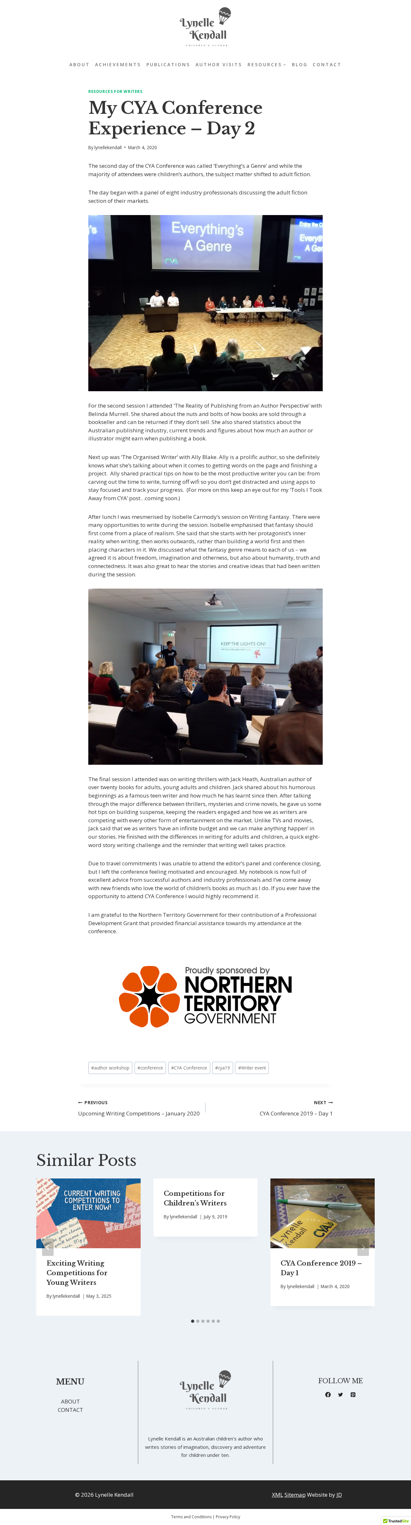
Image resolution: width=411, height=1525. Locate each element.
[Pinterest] (353, 1394)
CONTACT (70, 1409)
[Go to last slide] (48, 1247)
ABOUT (70, 1401)
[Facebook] (328, 1394)
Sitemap (295, 1494)
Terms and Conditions (191, 1517)
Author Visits (219, 64)
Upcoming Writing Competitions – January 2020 (139, 1108)
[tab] (192, 1321)
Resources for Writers (115, 91)
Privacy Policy (228, 1517)
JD (339, 1494)
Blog (300, 64)
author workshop (110, 1068)
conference (150, 1068)
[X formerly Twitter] (340, 1394)
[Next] (363, 1247)
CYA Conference (189, 1068)
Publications (168, 64)
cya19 (222, 1068)
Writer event (252, 1068)
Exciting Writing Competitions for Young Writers (77, 1272)
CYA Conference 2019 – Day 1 (296, 1108)
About (79, 64)
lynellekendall (108, 147)
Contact (327, 64)
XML (277, 1494)
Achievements (118, 64)
